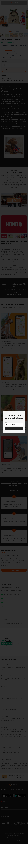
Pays (6, 422)
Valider (14, 429)
